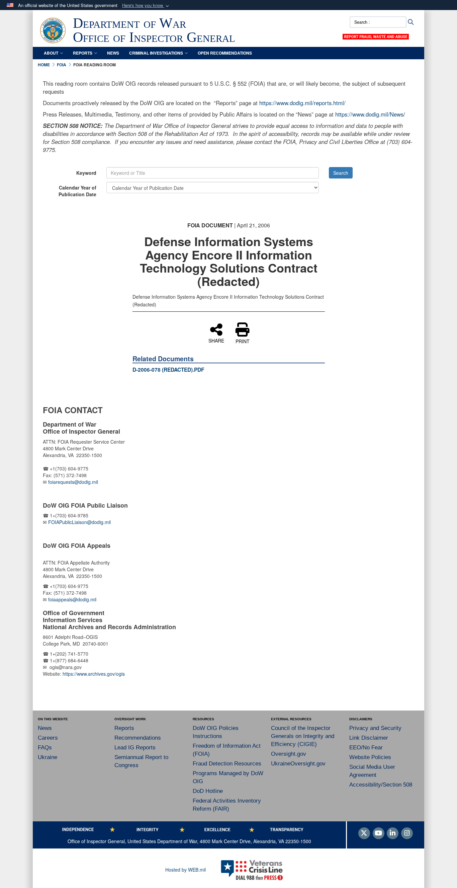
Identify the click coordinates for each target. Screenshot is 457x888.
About (51, 53)
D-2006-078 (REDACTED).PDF (168, 369)
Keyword (86, 172)
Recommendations (137, 738)
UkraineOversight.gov (298, 763)
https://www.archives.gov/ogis (94, 673)
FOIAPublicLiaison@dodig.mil (79, 522)
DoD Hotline (208, 791)
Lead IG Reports (135, 747)
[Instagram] (407, 833)
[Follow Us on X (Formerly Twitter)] (364, 833)
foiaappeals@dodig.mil (72, 599)
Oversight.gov (288, 754)
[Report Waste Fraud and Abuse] (376, 35)
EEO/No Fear (366, 747)
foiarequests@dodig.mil (73, 481)
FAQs (45, 747)
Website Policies (370, 757)
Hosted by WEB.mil (185, 869)
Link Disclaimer (368, 738)
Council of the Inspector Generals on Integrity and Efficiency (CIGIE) (302, 736)
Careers (48, 738)
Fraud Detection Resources (227, 763)
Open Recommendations (225, 53)
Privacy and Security (375, 728)
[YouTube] (378, 833)
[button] (146, 5)
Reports (82, 53)
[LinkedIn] (392, 833)
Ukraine (47, 757)
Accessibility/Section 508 (380, 785)
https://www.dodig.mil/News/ (370, 114)
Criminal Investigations (156, 53)
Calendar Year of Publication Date (77, 191)
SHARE (216, 340)
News (113, 53)
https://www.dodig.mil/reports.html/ (302, 103)
